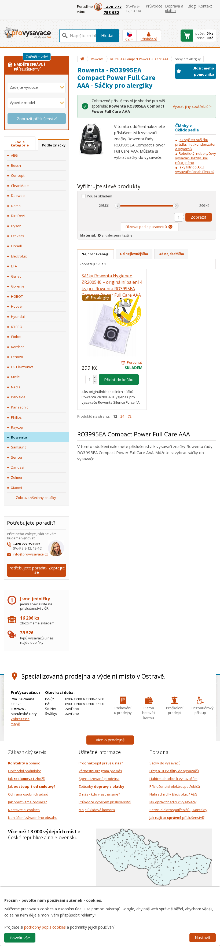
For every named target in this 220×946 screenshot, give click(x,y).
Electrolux (19, 256)
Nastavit (202, 937)
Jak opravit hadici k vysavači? (172, 802)
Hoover (17, 306)
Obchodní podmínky (24, 770)
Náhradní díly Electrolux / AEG (173, 794)
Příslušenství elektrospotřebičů (174, 786)
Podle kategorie (20, 143)
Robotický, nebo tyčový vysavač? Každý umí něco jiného (195, 158)
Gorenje (17, 286)
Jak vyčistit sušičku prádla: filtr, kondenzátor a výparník (195, 144)
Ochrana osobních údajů (28, 794)
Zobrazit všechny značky (36, 497)
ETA (14, 266)
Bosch (16, 165)
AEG (14, 155)
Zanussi (17, 467)
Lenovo (17, 356)
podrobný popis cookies (44, 927)
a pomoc (24, 763)
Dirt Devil (18, 215)
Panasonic (19, 407)
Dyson (16, 225)
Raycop (17, 427)
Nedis (15, 387)
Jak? (31, 786)
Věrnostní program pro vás (100, 770)
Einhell (16, 246)
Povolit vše (20, 937)
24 (122, 416)
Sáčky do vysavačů (165, 763)
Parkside (18, 397)
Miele (15, 376)
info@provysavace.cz (30, 554)
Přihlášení (149, 38)
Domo (16, 205)
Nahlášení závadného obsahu (32, 817)
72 (129, 416)
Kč (107, 205)
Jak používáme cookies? (27, 802)
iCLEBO (16, 326)
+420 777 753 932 (113, 9)
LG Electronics (22, 367)
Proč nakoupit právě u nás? (101, 763)
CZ (127, 39)
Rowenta (19, 437)
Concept (17, 175)
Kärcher (17, 346)
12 (115, 416)
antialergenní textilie (117, 235)
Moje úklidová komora (97, 809)
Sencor (17, 457)
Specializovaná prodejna (99, 778)
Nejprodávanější (95, 254)
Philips (16, 417)
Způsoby (101, 786)
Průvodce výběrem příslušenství (105, 802)
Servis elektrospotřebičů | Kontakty (178, 809)
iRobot (16, 336)
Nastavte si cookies (24, 809)
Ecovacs (17, 235)
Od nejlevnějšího (134, 254)
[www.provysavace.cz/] (27, 32)
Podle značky (53, 145)
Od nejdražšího (171, 254)
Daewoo (18, 195)
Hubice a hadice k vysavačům (173, 778)
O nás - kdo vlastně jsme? (99, 794)
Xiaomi (16, 487)
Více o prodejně (110, 739)
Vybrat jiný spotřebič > (192, 106)
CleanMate (20, 185)
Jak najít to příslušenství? (176, 817)
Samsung (18, 447)
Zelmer (17, 477)
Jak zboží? (26, 778)
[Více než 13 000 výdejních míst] (154, 856)
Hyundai (18, 316)
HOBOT (17, 296)
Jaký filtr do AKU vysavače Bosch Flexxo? (194, 169)
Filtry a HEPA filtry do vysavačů (174, 770)
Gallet (16, 276)
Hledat (107, 35)
